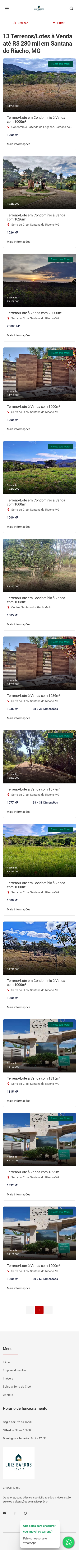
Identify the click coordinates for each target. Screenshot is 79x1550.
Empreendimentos (14, 1370)
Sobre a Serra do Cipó (17, 1386)
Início (6, 1362)
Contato (8, 1395)
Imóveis (8, 1378)
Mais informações (18, 144)
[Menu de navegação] (7, 8)
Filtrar (60, 23)
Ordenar (23, 23)
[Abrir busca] (71, 8)
